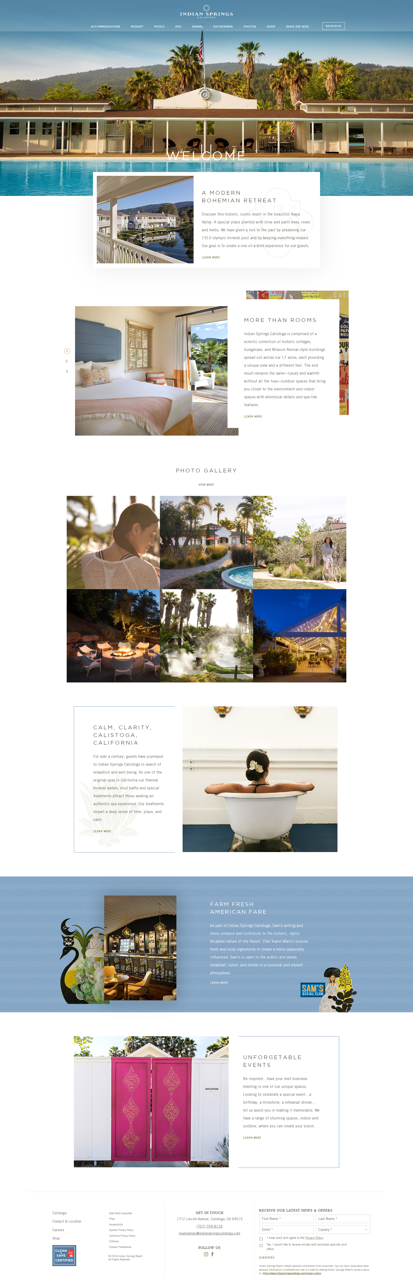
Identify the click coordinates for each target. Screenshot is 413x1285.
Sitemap (114, 1241)
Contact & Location (66, 1222)
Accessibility (116, 1225)
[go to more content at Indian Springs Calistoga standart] (206, 12)
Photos (250, 26)
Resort (137, 26)
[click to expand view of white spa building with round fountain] (206, 542)
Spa (178, 26)
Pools (159, 26)
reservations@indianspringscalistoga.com (209, 1233)
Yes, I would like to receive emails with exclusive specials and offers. (307, 1247)
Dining (197, 26)
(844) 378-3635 (297, 26)
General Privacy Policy (121, 1230)
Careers (58, 1230)
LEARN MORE (211, 257)
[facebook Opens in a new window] (212, 1255)
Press (112, 1219)
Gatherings (223, 26)
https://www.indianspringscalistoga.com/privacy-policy (292, 1273)
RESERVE (334, 26)
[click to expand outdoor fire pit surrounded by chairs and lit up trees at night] (113, 635)
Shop (271, 26)
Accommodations (105, 26)
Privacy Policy (314, 1238)
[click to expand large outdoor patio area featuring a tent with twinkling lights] (299, 635)
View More (206, 485)
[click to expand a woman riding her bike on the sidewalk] (299, 542)
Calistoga (59, 1213)
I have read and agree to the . (295, 1238)
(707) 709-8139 (209, 1227)
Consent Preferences (120, 1247)
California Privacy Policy (122, 1236)
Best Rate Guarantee (120, 1213)
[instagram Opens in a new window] (206, 1255)
